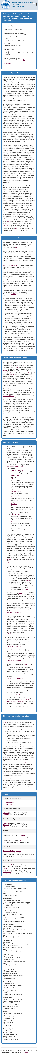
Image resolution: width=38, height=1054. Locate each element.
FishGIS (5, 225)
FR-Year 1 (6, 826)
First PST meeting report (14, 694)
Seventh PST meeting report (15, 466)
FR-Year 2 (6, 825)
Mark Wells (14, 497)
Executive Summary (9, 802)
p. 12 (21, 840)
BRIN (16, 228)
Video (8, 562)
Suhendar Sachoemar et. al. (19, 479)
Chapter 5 (28, 762)
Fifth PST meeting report (14, 634)
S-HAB (5, 371)
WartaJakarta (7, 872)
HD (24, 60)
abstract (28, 580)
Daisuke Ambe (15, 475)
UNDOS (13, 294)
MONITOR (28, 373)
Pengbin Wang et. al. (17, 527)
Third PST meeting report (14, 660)
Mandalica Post (7, 865)
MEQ (17, 367)
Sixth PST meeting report (14, 612)
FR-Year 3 (6, 823)
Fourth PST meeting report (14, 646)
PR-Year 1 (6, 814)
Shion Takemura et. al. (17, 470)
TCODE (11, 373)
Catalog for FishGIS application (12, 851)
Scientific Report (7, 804)
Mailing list (7, 63)
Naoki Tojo (14, 504)
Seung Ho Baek (15, 514)
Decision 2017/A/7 (8, 396)
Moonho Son (14, 521)
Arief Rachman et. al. (17, 491)
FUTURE (12, 374)
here (16, 247)
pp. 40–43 (23, 835)
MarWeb (9, 221)
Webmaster (25, 1052)
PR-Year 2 (6, 813)
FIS (24, 365)
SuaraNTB (6, 868)
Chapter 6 (9, 559)
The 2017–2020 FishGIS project (12, 265)
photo (21, 447)
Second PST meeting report (15, 678)
